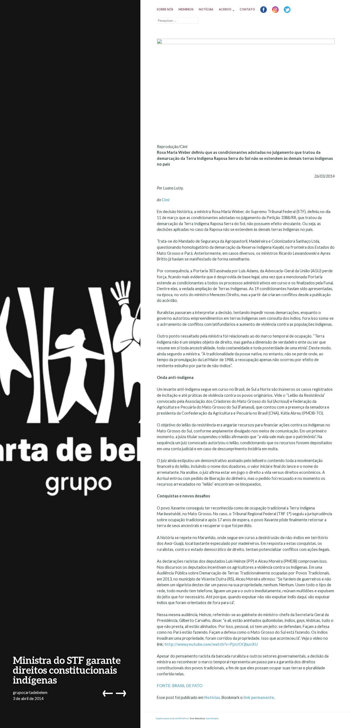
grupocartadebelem (30, 692)
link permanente (259, 697)
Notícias (206, 9)
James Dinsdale (212, 718)
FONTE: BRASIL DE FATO (179, 685)
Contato (247, 9)
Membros (186, 9)
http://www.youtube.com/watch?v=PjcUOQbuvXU (211, 644)
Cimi (165, 199)
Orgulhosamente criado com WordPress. (172, 718)
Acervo (225, 9)
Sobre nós (165, 9)
